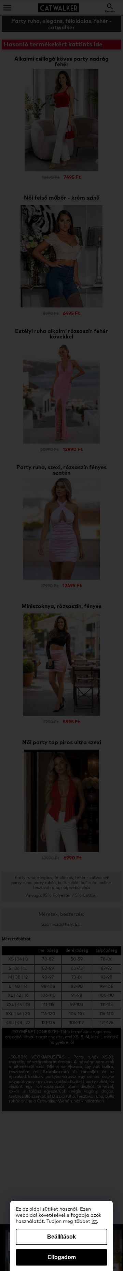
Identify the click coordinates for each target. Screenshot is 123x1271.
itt (94, 1221)
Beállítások (61, 1237)
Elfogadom (61, 1257)
